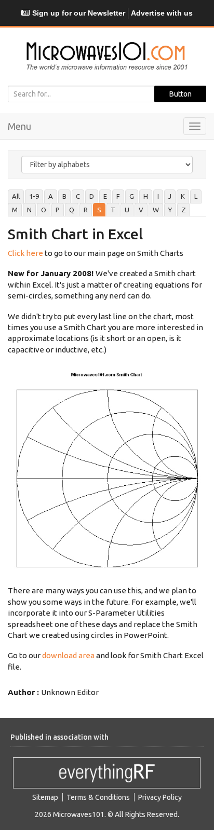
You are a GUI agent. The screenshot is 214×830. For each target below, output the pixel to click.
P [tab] (58, 209)
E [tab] (105, 196)
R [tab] (86, 209)
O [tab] (43, 209)
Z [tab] (183, 209)
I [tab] (158, 196)
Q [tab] (71, 209)
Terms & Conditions (98, 797)
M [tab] (15, 209)
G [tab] (131, 196)
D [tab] (91, 196)
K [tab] (183, 196)
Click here (25, 253)
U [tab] (127, 209)
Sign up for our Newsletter (78, 13)
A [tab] (50, 196)
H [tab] (145, 196)
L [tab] (195, 196)
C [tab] (78, 196)
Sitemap (45, 797)
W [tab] (156, 209)
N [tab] (29, 209)
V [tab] (141, 209)
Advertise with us (162, 13)
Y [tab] (170, 209)
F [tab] (118, 196)
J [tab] (169, 196)
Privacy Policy (160, 797)
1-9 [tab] (34, 196)
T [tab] (113, 209)
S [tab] (99, 209)
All (16, 196)
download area (68, 655)
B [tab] (64, 196)
